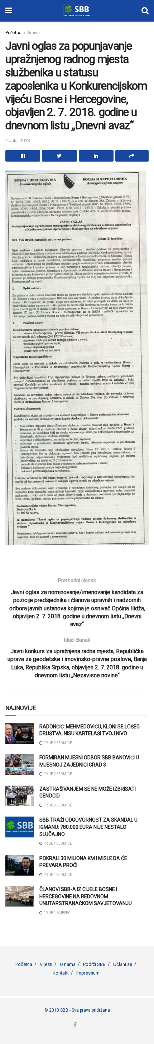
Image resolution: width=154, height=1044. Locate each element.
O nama (68, 964)
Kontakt (61, 973)
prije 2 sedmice (57, 743)
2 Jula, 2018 (17, 140)
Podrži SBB (94, 964)
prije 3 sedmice (57, 805)
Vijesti (46, 964)
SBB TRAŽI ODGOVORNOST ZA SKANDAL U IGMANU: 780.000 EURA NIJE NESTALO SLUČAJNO (88, 827)
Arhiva (33, 32)
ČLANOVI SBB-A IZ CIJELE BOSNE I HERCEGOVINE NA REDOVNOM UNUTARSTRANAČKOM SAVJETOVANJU (85, 896)
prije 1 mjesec (57, 913)
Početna (13, 32)
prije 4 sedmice (57, 843)
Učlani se (122, 964)
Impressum (88, 973)
